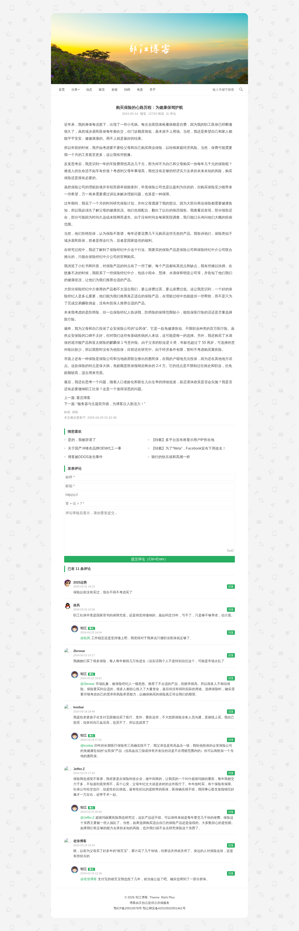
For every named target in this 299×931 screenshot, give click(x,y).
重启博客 (83, 398)
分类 (74, 89)
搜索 (241, 89)
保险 (75, 412)
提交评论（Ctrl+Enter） (149, 559)
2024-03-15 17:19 (84, 773)
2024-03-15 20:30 (91, 811)
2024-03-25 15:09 (84, 609)
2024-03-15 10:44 (84, 845)
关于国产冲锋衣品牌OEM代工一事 (94, 448)
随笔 (143, 113)
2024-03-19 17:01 (91, 739)
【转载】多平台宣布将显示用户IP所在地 (182, 440)
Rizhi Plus (168, 897)
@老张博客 (88, 879)
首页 (62, 89)
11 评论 (171, 113)
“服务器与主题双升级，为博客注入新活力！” (110, 404)
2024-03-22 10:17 (84, 655)
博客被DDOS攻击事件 (85, 457)
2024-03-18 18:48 (84, 711)
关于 (153, 89)
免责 (140, 89)
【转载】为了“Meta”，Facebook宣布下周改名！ (188, 448)
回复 (231, 586)
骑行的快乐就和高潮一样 (170, 457)
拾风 (76, 605)
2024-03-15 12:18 (91, 873)
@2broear (87, 684)
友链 (114, 89)
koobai (78, 707)
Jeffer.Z (79, 769)
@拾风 (85, 638)
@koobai (86, 745)
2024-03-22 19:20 (91, 678)
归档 (127, 89)
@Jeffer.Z (87, 817)
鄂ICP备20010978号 (128, 908)
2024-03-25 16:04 (91, 632)
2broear (79, 651)
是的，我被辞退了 (82, 440)
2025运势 (80, 582)
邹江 (83, 628)
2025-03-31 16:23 (84, 586)
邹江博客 (141, 897)
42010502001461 (170, 908)
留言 (102, 89)
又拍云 (143, 903)
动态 (89, 89)
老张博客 (79, 841)
